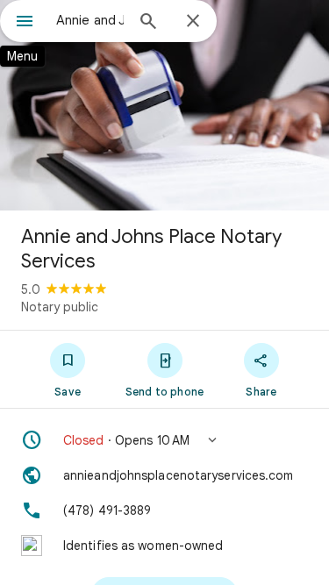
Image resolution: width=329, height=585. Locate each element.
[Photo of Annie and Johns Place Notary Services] (164, 105)
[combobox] (90, 20)
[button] (164, 440)
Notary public (59, 307)
